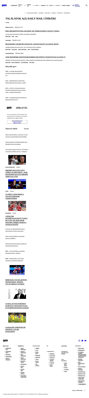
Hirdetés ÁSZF (81, 373)
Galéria (64, 5)
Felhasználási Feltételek (81, 381)
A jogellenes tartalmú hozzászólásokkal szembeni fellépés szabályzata (82, 355)
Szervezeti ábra (81, 366)
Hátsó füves (60, 12)
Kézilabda (52, 353)
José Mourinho (24, 62)
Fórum (65, 367)
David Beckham (35, 49)
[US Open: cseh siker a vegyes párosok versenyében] (17, 188)
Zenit (13, 36)
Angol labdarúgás (9, 53)
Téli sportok (37, 365)
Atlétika (37, 348)
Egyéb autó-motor (65, 364)
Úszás (36, 350)
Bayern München (16, 62)
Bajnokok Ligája (23, 361)
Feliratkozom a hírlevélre (17, 121)
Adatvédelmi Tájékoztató (81, 378)
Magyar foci (5, 345)
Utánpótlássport (67, 12)
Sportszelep (8, 40)
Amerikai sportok (52, 360)
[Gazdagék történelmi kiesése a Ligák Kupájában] (17, 322)
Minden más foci (9, 27)
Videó (65, 371)
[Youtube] (85, 340)
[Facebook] (82, 340)
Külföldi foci (21, 345)
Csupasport (54, 12)
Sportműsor (41, 12)
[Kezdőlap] (4, 5)
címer (16, 36)
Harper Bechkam (22, 49)
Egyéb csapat (51, 365)
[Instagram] (79, 340)
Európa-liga (23, 364)
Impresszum (81, 348)
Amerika (43, 5)
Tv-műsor (66, 369)
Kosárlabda (8, 213)
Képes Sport (47, 12)
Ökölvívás (37, 357)
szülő (29, 49)
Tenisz (6, 191)
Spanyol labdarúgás (10, 167)
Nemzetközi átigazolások (23, 376)
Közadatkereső (81, 371)
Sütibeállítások (82, 384)
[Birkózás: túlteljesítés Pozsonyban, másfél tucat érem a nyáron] (17, 274)
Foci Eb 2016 (22, 370)
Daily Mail (7, 36)
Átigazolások (9, 356)
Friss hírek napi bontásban (32, 12)
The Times (31, 62)
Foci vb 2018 (22, 367)
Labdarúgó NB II (8, 352)
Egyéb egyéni (36, 362)
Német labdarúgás (23, 358)
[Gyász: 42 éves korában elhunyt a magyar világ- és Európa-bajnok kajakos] (17, 298)
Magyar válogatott (8, 359)
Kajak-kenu (37, 353)
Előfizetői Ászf (81, 375)
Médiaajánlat (81, 350)
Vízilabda (52, 362)
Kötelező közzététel (80, 359)
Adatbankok (14, 5)
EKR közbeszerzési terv (81, 363)
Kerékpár (37, 355)
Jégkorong (52, 357)
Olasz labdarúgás (23, 355)
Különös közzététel (80, 369)
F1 (47, 5)
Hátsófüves (8, 354)
